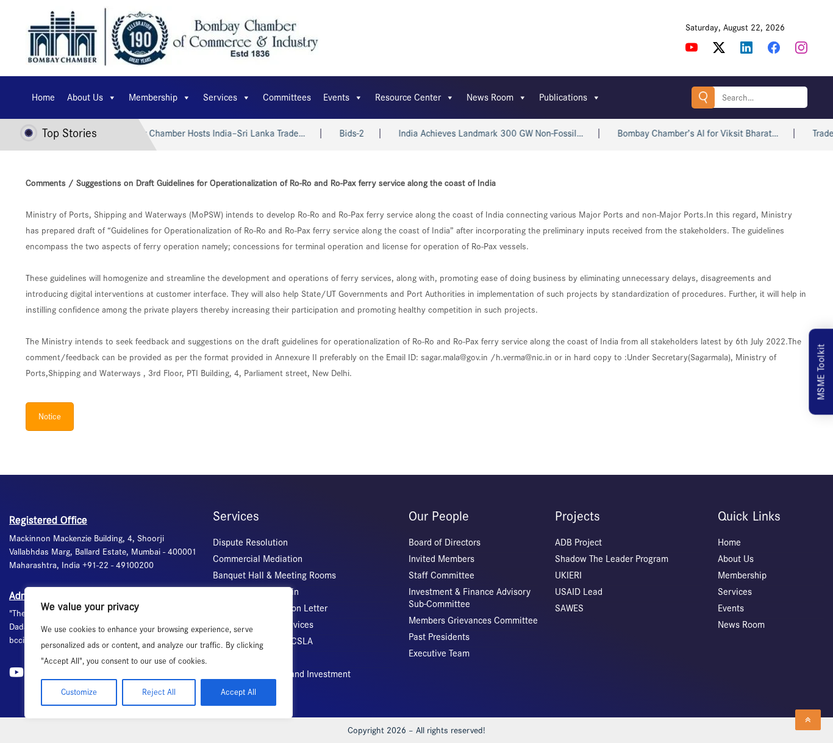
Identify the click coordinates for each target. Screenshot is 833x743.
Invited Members (441, 558)
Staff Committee (441, 575)
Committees (287, 97)
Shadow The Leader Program (611, 558)
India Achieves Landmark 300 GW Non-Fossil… (480, 133)
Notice (49, 416)
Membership (153, 97)
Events (336, 97)
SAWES (569, 608)
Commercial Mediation (257, 558)
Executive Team (439, 653)
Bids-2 (341, 133)
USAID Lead (578, 591)
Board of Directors (445, 542)
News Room (490, 97)
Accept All (238, 692)
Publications (563, 97)
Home (43, 97)
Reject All (159, 692)
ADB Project (578, 542)
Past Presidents (439, 636)
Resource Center (408, 97)
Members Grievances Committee (473, 620)
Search (703, 97)
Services (220, 97)
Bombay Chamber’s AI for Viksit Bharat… (687, 133)
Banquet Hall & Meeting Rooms (274, 575)
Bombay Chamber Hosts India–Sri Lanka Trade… (200, 133)
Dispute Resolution (250, 542)
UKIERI (568, 575)
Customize (79, 692)
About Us (85, 97)
